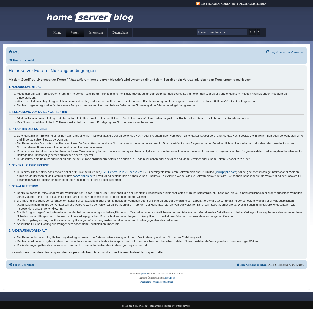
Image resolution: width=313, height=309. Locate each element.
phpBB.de (170, 277)
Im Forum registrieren (249, 3)
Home (57, 32)
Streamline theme (160, 306)
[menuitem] (14, 52)
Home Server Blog (136, 306)
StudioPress (183, 306)
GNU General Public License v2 (121, 172)
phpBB (144, 273)
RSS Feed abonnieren (215, 4)
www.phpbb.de (83, 176)
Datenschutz (120, 32)
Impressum (96, 32)
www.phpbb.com (226, 172)
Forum (75, 32)
